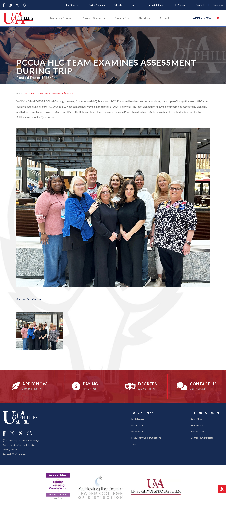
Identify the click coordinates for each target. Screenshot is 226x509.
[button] (206, 18)
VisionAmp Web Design (23, 445)
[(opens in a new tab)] (156, 486)
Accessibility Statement (15, 454)
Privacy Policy (10, 449)
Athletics (166, 18)
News (19, 93)
